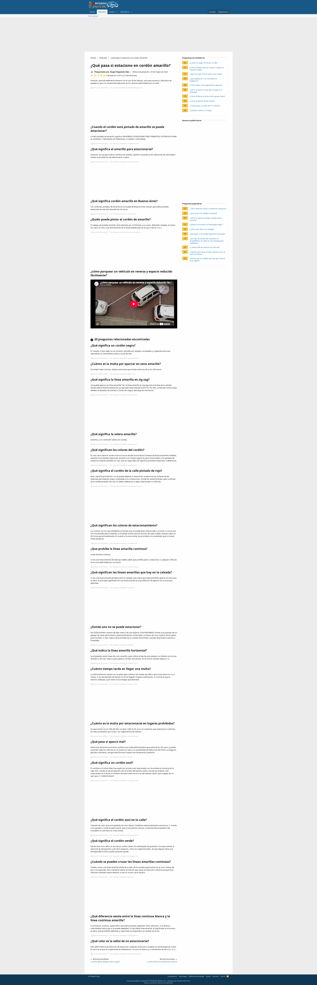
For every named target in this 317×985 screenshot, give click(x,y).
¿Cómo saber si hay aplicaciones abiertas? (206, 85)
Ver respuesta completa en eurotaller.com (123, 543)
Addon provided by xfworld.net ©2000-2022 (158, 983)
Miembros (124, 12)
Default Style (95, 976)
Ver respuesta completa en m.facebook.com (124, 143)
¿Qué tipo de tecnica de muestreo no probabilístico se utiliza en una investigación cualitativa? (207, 241)
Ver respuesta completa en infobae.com (123, 214)
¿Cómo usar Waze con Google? (202, 229)
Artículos (103, 58)
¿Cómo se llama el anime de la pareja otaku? (207, 96)
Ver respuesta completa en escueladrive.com (124, 162)
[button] (117, 12)
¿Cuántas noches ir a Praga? (201, 110)
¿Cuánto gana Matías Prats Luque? (105, 961)
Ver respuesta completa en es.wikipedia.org (124, 358)
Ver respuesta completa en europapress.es (124, 856)
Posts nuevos (93, 16)
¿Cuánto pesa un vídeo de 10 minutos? (205, 106)
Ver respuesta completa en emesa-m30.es (123, 395)
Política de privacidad (196, 976)
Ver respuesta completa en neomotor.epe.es (124, 567)
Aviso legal (183, 976)
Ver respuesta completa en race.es (121, 757)
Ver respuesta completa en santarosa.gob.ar (124, 835)
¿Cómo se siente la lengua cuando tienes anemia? (206, 219)
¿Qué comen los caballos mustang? (203, 213)
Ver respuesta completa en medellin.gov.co (124, 663)
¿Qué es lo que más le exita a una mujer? (206, 74)
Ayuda (208, 976)
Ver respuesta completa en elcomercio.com (124, 736)
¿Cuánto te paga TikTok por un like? (204, 63)
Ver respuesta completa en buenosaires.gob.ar (125, 232)
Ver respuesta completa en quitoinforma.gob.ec (125, 954)
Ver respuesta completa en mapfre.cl (122, 645)
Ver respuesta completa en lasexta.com (122, 374)
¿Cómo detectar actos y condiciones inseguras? (208, 209)
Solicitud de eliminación (100, 88)
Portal (223, 976)
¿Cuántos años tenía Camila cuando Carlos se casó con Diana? (207, 253)
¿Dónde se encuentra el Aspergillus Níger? (206, 224)
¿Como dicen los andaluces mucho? (162, 961)
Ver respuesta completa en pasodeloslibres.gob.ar (126, 88)
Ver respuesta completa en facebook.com (123, 444)
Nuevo (112, 12)
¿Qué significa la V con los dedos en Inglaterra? (203, 80)
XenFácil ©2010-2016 (183, 981)
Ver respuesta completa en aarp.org (121, 877)
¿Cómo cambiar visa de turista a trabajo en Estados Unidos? (207, 68)
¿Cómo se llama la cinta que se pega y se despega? (206, 91)
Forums (102, 12)
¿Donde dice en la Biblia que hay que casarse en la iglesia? (207, 259)
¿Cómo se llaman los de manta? (202, 101)
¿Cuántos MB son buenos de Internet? (205, 247)
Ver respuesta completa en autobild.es (122, 588)
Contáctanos (172, 976)
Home (92, 12)
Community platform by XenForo (146, 981)
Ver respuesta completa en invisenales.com (124, 935)
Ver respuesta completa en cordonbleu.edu (124, 780)
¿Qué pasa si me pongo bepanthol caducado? (207, 234)
